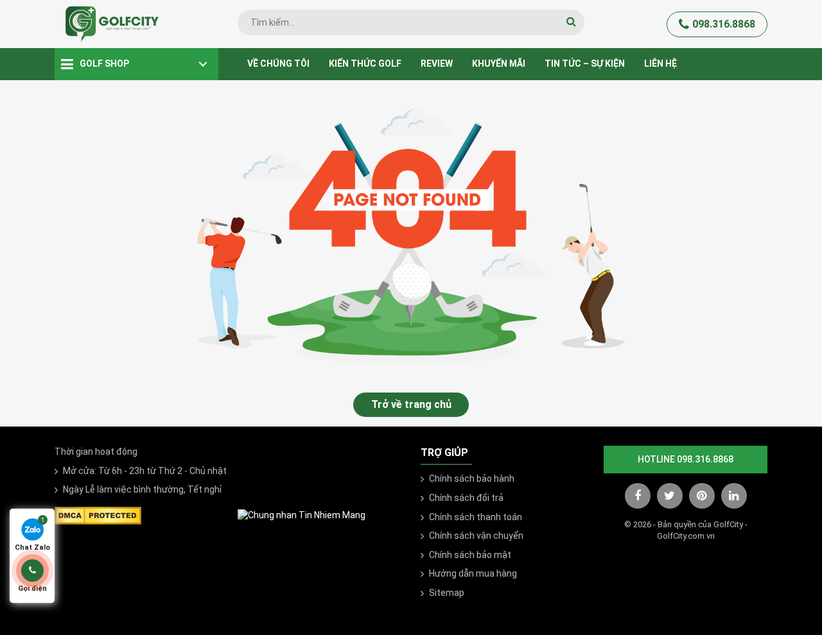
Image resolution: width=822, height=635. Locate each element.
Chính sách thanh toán (475, 517)
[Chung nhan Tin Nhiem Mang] (301, 515)
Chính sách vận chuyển (476, 535)
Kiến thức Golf (365, 63)
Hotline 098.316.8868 (685, 459)
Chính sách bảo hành (471, 478)
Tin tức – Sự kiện (585, 63)
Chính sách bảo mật (470, 555)
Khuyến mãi (498, 63)
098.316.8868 (723, 24)
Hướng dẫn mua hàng (473, 573)
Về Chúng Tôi (278, 63)
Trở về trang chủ (411, 404)
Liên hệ (660, 63)
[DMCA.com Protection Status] (98, 514)
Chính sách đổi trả (466, 498)
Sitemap (446, 593)
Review (437, 63)
